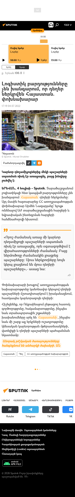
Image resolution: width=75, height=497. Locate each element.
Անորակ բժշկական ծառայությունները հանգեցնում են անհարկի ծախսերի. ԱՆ (31, 343)
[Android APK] (12, 463)
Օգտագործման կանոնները (40, 430)
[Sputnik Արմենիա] (10, 26)
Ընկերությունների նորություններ (21, 439)
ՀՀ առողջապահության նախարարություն (47, 353)
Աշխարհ (33, 400)
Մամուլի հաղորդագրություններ (27, 434)
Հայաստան (29, 197)
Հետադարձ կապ (12, 453)
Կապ (5, 434)
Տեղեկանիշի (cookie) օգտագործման (23, 449)
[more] (69, 275)
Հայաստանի (47, 317)
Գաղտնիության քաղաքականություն (23, 444)
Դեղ (21, 353)
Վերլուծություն (52, 400)
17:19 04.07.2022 (11, 106)
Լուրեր (14, 51)
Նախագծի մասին (12, 430)
